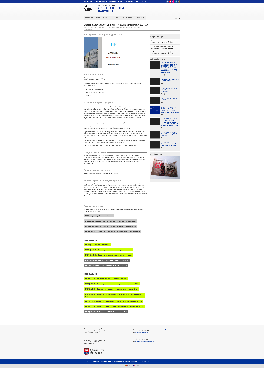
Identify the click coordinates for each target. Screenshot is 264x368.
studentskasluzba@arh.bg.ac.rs (144, 341)
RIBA (137, 1)
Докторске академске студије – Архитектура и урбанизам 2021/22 (162, 41)
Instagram (179, 1)
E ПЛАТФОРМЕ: (100, 1)
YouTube (170, 1)
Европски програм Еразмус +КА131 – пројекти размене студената (169, 89)
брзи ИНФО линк (88, 1)
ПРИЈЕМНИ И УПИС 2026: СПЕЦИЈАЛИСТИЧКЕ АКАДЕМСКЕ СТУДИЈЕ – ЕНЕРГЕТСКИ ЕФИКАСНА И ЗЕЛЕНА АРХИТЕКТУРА (169, 122)
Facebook (167, 1)
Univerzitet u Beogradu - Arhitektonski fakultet (96, 27)
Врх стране (174, 361)
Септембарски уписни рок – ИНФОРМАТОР (169, 80)
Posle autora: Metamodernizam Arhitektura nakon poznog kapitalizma (169, 143)
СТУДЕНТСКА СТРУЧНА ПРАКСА (169, 99)
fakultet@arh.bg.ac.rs (141, 333)
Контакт (144, 1)
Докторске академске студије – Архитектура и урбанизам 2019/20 (162, 52)
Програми (113, 27)
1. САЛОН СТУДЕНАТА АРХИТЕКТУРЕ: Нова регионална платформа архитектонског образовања (170, 109)
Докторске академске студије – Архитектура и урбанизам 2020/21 (162, 47)
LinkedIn (176, 1)
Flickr (173, 1)
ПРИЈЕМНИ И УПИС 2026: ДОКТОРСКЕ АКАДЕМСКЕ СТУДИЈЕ (169, 133)
